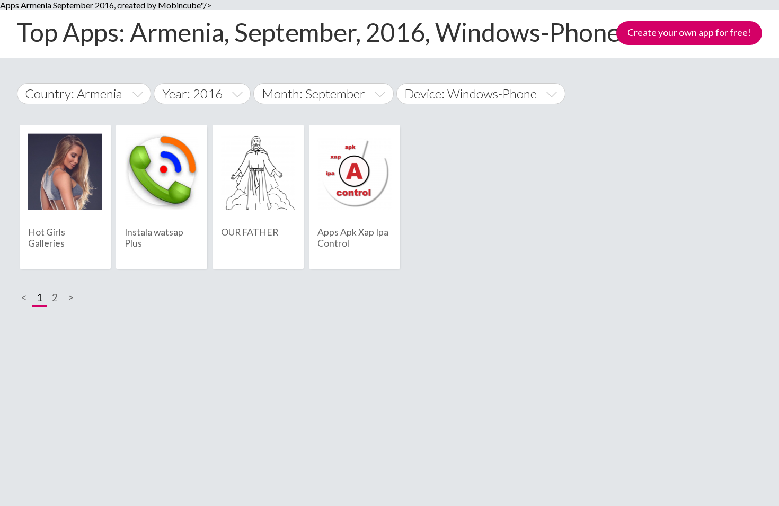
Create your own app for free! (689, 32)
